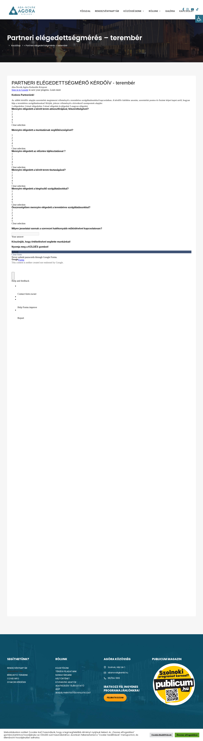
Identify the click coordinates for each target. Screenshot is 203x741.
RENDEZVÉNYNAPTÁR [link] (107, 11)
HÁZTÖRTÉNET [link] (62, 678)
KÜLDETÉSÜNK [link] (62, 667)
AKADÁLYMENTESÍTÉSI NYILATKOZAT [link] (73, 692)
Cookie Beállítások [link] (161, 735)
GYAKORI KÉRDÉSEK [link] (16, 682)
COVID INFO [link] (13, 678)
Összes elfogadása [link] (187, 735)
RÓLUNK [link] (153, 11)
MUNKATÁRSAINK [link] (63, 674)
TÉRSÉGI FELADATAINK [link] (66, 671)
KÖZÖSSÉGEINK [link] (132, 11)
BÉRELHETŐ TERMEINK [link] (17, 674)
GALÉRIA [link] (170, 11)
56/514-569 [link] (114, 678)
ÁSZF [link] (57, 689)
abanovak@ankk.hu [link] (118, 672)
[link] (199, 19)
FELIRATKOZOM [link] (115, 697)
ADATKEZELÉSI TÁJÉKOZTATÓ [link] (69, 685)
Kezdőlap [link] (16, 45)
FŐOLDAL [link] (85, 11)
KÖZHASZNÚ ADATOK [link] (65, 682)
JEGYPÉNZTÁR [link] (15, 671)
